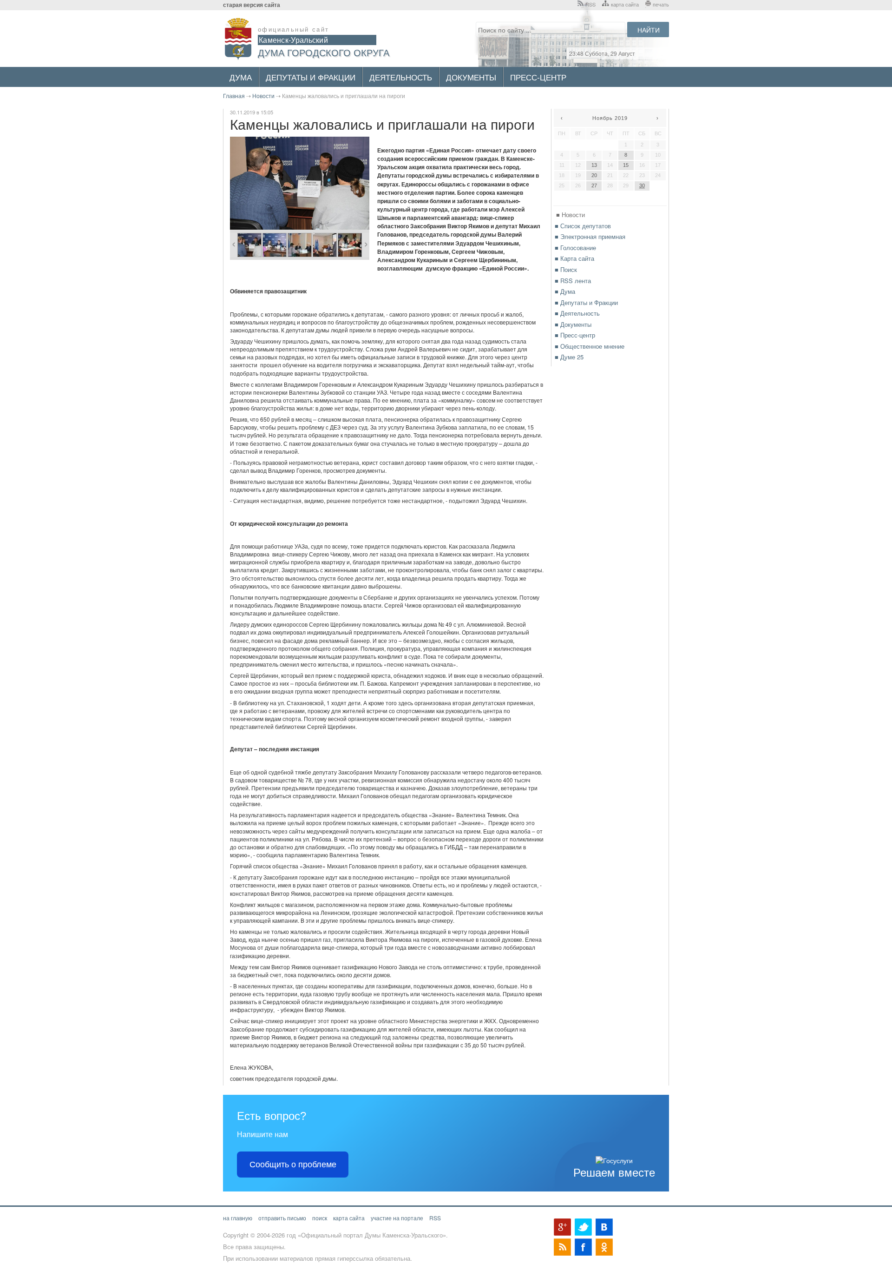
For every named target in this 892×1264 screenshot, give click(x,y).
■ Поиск (566, 269)
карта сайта (625, 4)
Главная (234, 95)
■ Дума (565, 291)
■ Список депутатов (583, 225)
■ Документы (573, 324)
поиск (319, 1218)
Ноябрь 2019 (610, 118)
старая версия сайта (251, 5)
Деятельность (400, 77)
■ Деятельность (577, 313)
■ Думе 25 (569, 356)
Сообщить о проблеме (292, 1164)
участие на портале (397, 1218)
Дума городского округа (323, 52)
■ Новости (570, 214)
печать (661, 4)
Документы (471, 77)
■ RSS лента (573, 280)
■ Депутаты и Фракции (586, 302)
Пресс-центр (538, 77)
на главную (237, 1218)
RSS (590, 4)
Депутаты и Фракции (310, 77)
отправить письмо (282, 1218)
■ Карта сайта (574, 258)
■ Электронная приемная (590, 236)
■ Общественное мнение (589, 346)
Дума (241, 77)
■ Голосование (575, 247)
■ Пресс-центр (575, 335)
